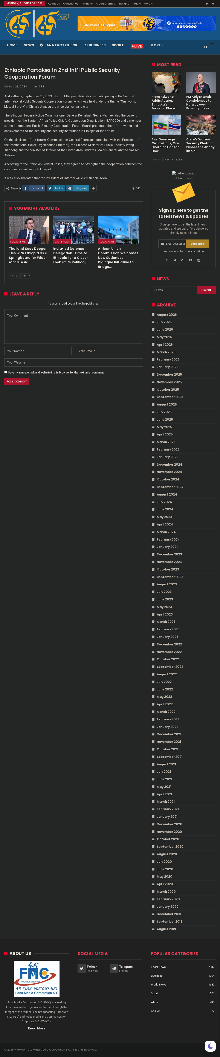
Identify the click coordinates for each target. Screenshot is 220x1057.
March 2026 (166, 352)
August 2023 (167, 584)
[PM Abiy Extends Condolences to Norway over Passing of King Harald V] (201, 82)
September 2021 (169, 757)
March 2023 (166, 622)
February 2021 (168, 809)
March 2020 (166, 891)
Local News (17, 241)
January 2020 (168, 907)
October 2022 (168, 659)
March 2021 (166, 801)
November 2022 (169, 652)
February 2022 (168, 719)
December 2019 (169, 914)
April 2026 (165, 344)
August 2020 (167, 854)
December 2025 (169, 374)
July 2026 (164, 322)
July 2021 (164, 771)
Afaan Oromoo (105, 3)
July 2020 (164, 862)
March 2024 (166, 532)
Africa (155, 1002)
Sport (118, 45)
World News (158, 984)
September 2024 (170, 487)
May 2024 (164, 517)
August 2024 (167, 494)
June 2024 (165, 509)
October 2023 (168, 569)
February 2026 (168, 359)
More (147, 3)
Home (12, 45)
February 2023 (168, 629)
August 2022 (167, 674)
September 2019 (169, 921)
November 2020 (169, 832)
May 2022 (164, 697)
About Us (54, 3)
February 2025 (168, 449)
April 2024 (165, 524)
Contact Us (70, 3)
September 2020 (170, 846)
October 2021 (167, 749)
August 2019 (166, 929)
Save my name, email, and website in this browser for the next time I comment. (56, 372)
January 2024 (168, 547)
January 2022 (167, 727)
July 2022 (164, 682)
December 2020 (169, 824)
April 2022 (165, 704)
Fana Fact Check (61, 45)
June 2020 (165, 869)
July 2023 (164, 592)
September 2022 (170, 667)
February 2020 (168, 899)
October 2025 (168, 389)
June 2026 (165, 329)
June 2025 (165, 419)
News (29, 45)
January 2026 (167, 367)
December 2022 (169, 644)
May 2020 (164, 876)
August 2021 (166, 764)
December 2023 (169, 554)
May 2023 (164, 607)
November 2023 (169, 562)
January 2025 (167, 457)
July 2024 (164, 502)
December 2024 (169, 464)
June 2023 (165, 599)
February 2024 (168, 539)
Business (97, 45)
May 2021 (164, 787)
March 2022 (166, 712)
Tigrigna (124, 3)
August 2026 (167, 314)
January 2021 (167, 817)
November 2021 (169, 742)
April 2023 (165, 614)
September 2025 (170, 397)
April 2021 (164, 794)
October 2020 (168, 839)
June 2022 (165, 689)
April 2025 (165, 434)
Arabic (137, 3)
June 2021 (164, 779)
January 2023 (167, 637)
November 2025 (169, 382)
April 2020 (165, 884)
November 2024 (169, 472)
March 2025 (166, 442)
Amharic (87, 3)
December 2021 (169, 734)
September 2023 (170, 577)
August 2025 (167, 404)
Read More (37, 1028)
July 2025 (164, 412)
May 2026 (164, 337)
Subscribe (198, 244)
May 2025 (164, 427)
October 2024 (168, 479)
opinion (155, 1011)
